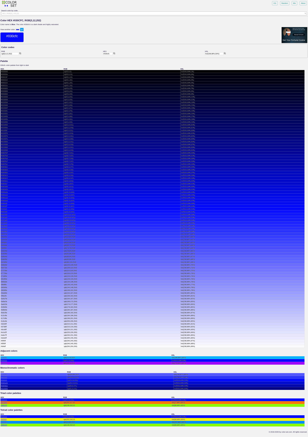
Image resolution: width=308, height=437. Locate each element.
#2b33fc (4, 377)
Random (284, 3)
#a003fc (4, 363)
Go (305, 13)
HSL (206, 51)
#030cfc (4, 360)
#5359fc (4, 374)
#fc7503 (4, 402)
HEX (105, 51)
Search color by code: (9, 10)
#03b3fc (4, 358)
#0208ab (4, 386)
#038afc (4, 422)
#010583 (4, 388)
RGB (3, 51)
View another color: (8, 29)
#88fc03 (4, 405)
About (303, 3)
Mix (294, 3)
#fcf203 (4, 419)
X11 (274, 3)
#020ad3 (4, 383)
